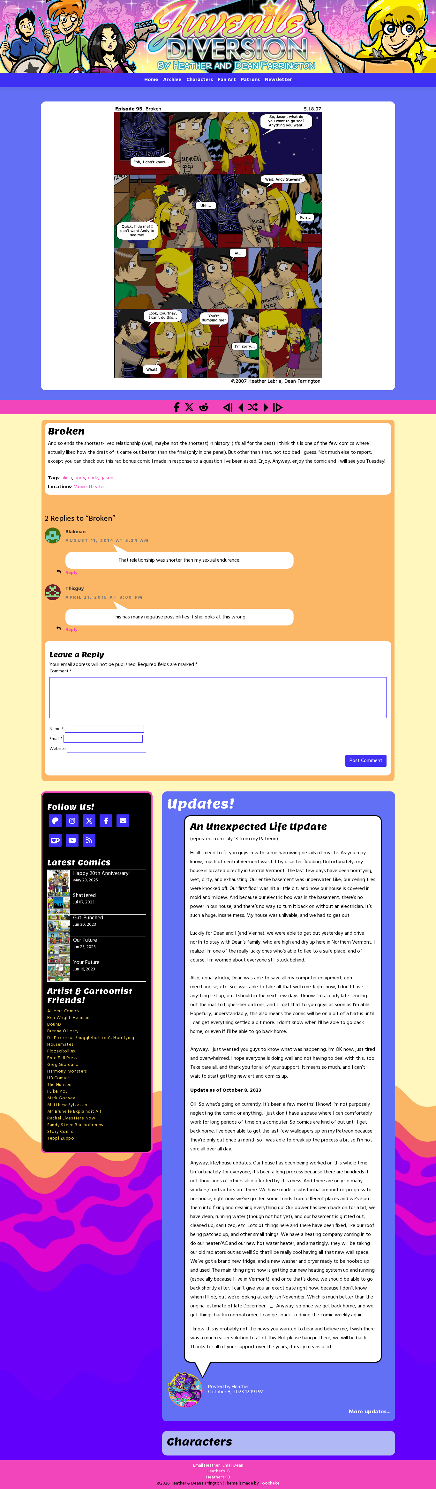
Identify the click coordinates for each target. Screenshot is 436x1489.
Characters (199, 80)
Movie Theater (89, 487)
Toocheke (270, 1483)
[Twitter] (89, 821)
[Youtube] (72, 841)
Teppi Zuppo (60, 1138)
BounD (54, 1024)
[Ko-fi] (55, 841)
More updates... (369, 1412)
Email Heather (206, 1465)
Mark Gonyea (61, 1098)
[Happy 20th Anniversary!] (278, 408)
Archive (172, 80)
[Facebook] (106, 821)
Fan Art (227, 80)
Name (56, 729)
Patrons (250, 80)
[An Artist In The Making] (228, 408)
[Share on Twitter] (189, 408)
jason (107, 478)
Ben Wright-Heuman (68, 1017)
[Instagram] (72, 821)
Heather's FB (218, 1477)
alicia (67, 478)
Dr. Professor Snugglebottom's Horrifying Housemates (90, 1041)
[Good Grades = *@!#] (240, 408)
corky (94, 478)
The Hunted (59, 1085)
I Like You (57, 1091)
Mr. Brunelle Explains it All (74, 1111)
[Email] (123, 821)
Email (55, 739)
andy (80, 478)
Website (57, 749)
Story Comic (60, 1131)
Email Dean (232, 1465)
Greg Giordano (63, 1064)
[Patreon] (55, 821)
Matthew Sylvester (67, 1105)
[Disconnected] (218, 245)
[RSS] (89, 841)
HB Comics (58, 1078)
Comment (60, 671)
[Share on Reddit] (203, 408)
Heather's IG (218, 1471)
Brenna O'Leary (63, 1031)
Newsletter (278, 80)
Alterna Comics (63, 1011)
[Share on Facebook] (177, 408)
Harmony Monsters (67, 1071)
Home (151, 80)
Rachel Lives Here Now (71, 1118)
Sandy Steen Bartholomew (75, 1125)
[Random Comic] (253, 408)
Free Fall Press (62, 1058)
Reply (71, 573)
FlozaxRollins (61, 1051)
